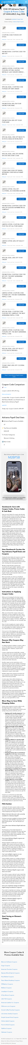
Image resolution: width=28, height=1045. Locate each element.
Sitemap (14, 1043)
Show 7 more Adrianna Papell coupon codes (14, 376)
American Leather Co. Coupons (10, 1002)
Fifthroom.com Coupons (8, 1006)
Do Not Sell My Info (6, 1043)
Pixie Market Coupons (7, 977)
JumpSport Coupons (7, 991)
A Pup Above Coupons (7, 995)
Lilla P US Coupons (6, 999)
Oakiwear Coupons (6, 1032)
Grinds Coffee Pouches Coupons (10, 1010)
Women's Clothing (8, 21)
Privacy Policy (19, 1041)
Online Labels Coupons (7, 1021)
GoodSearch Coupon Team (17, 19)
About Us (3, 1041)
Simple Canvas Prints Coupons (9, 1017)
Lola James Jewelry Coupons (9, 1014)
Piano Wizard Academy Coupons (10, 980)
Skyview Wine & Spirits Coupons (10, 973)
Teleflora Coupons (6, 1028)
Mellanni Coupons (6, 988)
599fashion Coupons (7, 984)
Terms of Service (11, 1041)
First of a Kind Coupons (7, 1025)
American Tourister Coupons (9, 969)
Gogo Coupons (5, 965)
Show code (21, 28)
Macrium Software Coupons (9, 962)
